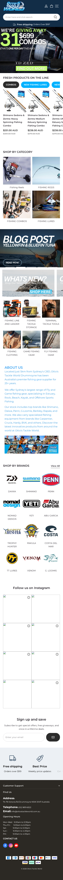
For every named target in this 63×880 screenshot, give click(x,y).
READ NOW (12, 263)
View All (55, 466)
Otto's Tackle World (34, 869)
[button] (57, 6)
